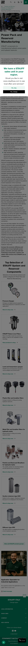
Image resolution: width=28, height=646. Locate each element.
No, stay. (14, 88)
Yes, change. (14, 91)
